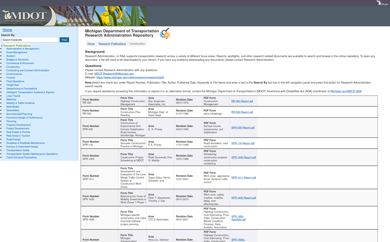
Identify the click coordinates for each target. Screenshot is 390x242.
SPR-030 (88, 129)
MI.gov (385, 4)
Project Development (17, 128)
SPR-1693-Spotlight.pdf (238, 218)
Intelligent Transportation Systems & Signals (30, 92)
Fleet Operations (15, 81)
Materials (11, 99)
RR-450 (87, 102)
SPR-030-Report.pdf (243, 127)
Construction (13, 67)
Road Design (13, 139)
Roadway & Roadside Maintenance (25, 143)
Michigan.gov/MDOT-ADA (346, 91)
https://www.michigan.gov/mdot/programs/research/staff (130, 77)
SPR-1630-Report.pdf (243, 197)
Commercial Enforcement (20, 63)
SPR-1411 (88, 179)
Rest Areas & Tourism (18, 135)
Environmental (14, 74)
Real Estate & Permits (18, 132)
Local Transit (13, 96)
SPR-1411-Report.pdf (243, 177)
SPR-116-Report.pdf (243, 143)
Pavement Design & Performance (24, 117)
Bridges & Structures (17, 59)
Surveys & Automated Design (22, 146)
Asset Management (16, 52)
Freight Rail (12, 85)
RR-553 (87, 113)
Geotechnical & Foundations (21, 88)
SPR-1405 (88, 159)
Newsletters (12, 110)
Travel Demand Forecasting (21, 157)
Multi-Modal (12, 106)
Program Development (18, 125)
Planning (11, 121)
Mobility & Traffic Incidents (20, 103)
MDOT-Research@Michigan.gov (114, 74)
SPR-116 (88, 144)
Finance (10, 77)
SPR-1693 (88, 219)
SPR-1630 (88, 199)
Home (7, 29)
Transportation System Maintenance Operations (32, 154)
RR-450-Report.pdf (242, 101)
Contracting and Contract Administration (28, 70)
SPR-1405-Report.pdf (243, 157)
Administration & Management (22, 48)
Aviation (10, 56)
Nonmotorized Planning (19, 114)
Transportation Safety (17, 150)
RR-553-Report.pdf (242, 112)
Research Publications (17, 45)
